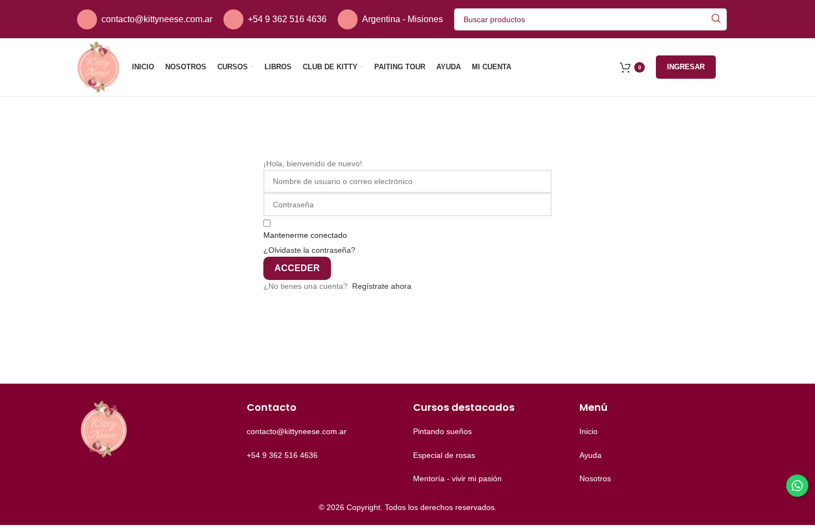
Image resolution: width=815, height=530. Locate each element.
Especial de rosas (444, 455)
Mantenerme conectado (305, 235)
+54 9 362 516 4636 (287, 19)
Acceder (297, 268)
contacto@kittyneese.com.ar (156, 19)
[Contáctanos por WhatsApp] (797, 486)
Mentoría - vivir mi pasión (457, 478)
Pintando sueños (442, 431)
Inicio (588, 431)
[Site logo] (99, 66)
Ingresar (686, 67)
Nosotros (595, 478)
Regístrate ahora (381, 286)
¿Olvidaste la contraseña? (309, 250)
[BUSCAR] (716, 19)
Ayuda (590, 455)
